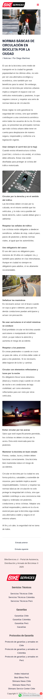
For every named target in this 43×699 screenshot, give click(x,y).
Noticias (7, 58)
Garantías (21, 627)
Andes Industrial (21, 674)
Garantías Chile (22, 616)
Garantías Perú (21, 623)
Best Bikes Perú (21, 677)
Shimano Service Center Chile (21, 689)
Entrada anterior (21, 543)
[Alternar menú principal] (38, 4)
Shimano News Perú (21, 685)
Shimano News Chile (21, 681)
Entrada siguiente (21, 549)
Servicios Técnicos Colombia (21, 597)
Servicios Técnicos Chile (21, 594)
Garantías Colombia (21, 619)
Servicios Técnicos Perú (21, 601)
